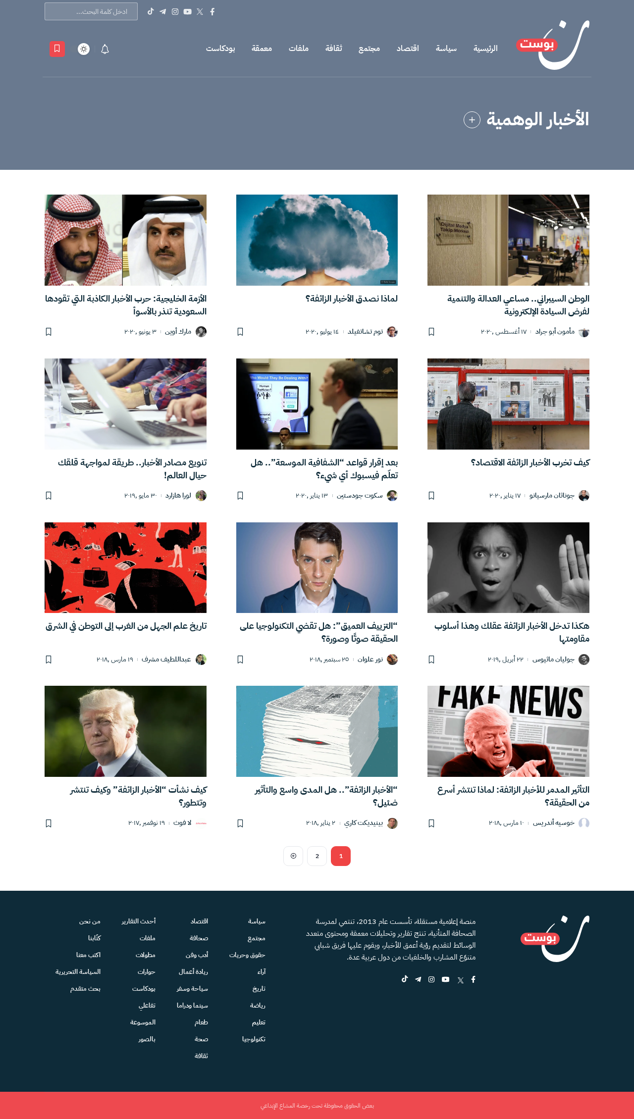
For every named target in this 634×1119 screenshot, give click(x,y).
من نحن (90, 921)
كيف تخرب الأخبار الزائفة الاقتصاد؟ (530, 462)
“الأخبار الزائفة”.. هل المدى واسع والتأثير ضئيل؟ (326, 796)
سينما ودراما (192, 1005)
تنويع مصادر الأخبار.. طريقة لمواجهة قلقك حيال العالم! (132, 469)
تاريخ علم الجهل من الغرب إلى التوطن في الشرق (126, 625)
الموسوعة (143, 1022)
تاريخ (259, 988)
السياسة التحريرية (78, 971)
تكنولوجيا (253, 1039)
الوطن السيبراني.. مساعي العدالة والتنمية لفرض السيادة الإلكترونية (518, 305)
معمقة (262, 48)
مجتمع (369, 48)
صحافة (199, 938)
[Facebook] (212, 11)
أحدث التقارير (139, 921)
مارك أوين (178, 332)
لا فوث (182, 823)
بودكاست (220, 48)
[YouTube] (187, 11)
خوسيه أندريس (554, 823)
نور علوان (370, 660)
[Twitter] (200, 11)
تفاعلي (147, 1005)
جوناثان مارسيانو (552, 496)
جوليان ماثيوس (553, 660)
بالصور (147, 1039)
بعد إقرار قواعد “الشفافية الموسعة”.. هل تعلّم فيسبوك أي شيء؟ (324, 469)
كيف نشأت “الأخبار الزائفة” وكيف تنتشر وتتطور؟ (138, 796)
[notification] (105, 49)
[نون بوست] (552, 48)
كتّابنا (94, 938)
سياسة (446, 48)
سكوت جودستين (360, 496)
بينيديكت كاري (363, 823)
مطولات (146, 955)
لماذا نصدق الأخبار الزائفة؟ (352, 298)
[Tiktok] (150, 11)
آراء (261, 971)
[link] (472, 119)
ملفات (299, 48)
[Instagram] (175, 11)
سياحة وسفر (192, 988)
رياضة (257, 1005)
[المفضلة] (57, 49)
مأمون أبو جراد (555, 332)
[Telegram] (163, 11)
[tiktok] (405, 980)
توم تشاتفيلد (365, 332)
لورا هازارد (178, 496)
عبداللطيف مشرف (166, 660)
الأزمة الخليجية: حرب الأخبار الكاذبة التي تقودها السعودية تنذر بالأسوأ (126, 305)
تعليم (258, 1022)
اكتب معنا (88, 955)
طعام (201, 1022)
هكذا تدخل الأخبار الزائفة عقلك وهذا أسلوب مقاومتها (511, 632)
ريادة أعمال (193, 971)
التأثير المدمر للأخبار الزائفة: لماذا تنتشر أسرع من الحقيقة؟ (513, 796)
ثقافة (333, 48)
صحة (201, 1039)
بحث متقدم (85, 988)
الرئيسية (486, 48)
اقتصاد (408, 48)
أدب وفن (197, 955)
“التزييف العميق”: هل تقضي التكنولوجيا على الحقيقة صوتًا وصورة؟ (319, 632)
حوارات (147, 971)
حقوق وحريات (247, 955)
